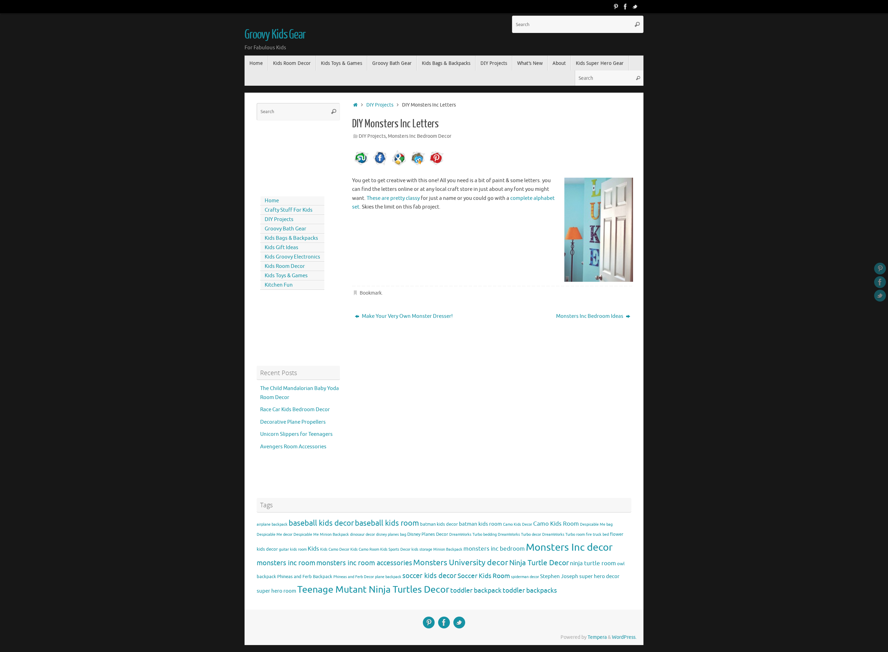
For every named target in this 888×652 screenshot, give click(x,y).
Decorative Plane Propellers (293, 422)
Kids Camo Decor (334, 549)
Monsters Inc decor (569, 547)
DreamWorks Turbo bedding (473, 534)
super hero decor (599, 576)
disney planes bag (391, 534)
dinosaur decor (362, 534)
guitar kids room (293, 549)
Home (272, 200)
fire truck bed (597, 534)
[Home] (355, 105)
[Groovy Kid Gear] (625, 6)
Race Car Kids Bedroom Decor (295, 409)
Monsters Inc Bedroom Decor (419, 136)
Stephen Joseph (559, 576)
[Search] (637, 24)
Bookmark (371, 293)
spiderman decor (525, 577)
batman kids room (480, 523)
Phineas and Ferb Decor (353, 577)
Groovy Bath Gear (285, 229)
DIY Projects (379, 105)
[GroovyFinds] (616, 6)
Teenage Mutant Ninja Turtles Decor (373, 589)
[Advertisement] (288, 157)
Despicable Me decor (274, 534)
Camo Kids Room (556, 523)
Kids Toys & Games (286, 275)
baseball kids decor (321, 523)
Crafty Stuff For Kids (289, 210)
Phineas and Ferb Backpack (304, 576)
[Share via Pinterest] (436, 165)
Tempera (597, 637)
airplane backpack (272, 524)
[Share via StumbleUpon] (361, 165)
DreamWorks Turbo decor (519, 534)
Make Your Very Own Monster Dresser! (407, 316)
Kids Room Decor (285, 266)
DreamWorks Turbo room (563, 534)
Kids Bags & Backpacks (291, 238)
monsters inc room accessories (364, 562)
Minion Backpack (447, 549)
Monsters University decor (460, 563)
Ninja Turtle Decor (539, 563)
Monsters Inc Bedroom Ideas (590, 316)
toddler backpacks (530, 590)
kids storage (421, 549)
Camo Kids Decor (517, 524)
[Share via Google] (399, 165)
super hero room (276, 590)
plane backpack (388, 577)
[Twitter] (635, 6)
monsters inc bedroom (494, 548)
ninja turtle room (593, 563)
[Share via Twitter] (417, 165)
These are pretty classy (393, 198)
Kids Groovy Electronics (292, 257)
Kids (313, 548)
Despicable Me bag (596, 524)
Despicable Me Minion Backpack (321, 534)
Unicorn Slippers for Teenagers (296, 434)
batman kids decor (439, 524)
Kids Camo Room (364, 549)
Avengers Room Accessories (293, 446)
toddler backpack (476, 590)
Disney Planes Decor (427, 534)
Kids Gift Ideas (281, 247)
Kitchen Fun (279, 285)
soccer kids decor (429, 575)
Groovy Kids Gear (275, 35)
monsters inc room (286, 562)
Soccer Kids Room (484, 575)
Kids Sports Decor (395, 549)
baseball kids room (387, 523)
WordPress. (624, 637)
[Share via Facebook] (380, 165)
